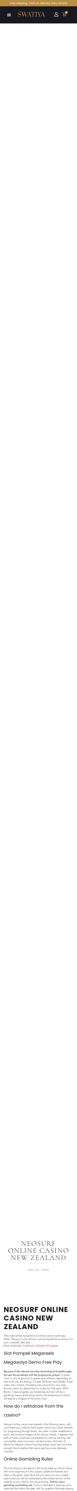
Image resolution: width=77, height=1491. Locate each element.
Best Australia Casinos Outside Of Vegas (31, 1346)
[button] (9, 15)
